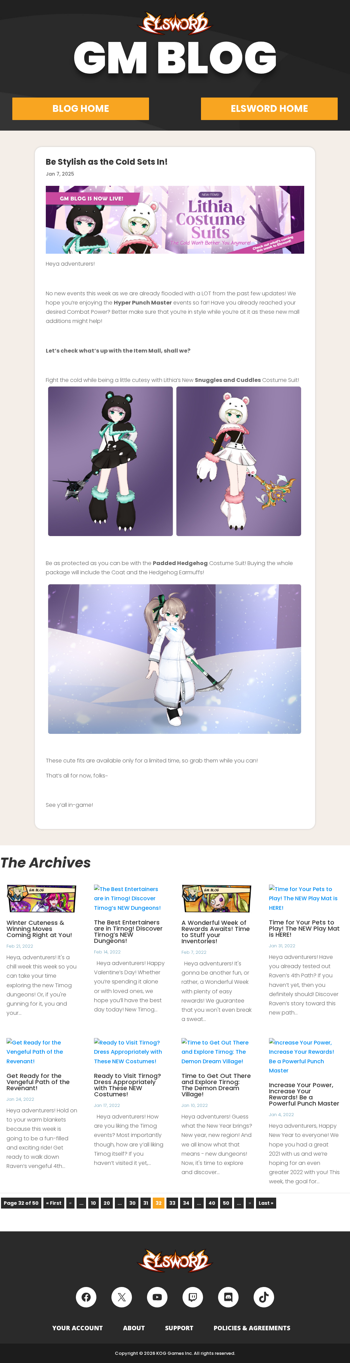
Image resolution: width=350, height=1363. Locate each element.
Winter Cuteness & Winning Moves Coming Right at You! (39, 928)
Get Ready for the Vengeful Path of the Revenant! (38, 1081)
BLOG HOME (80, 108)
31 (145, 1203)
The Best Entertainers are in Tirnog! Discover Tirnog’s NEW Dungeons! (128, 931)
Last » (266, 1203)
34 (186, 1203)
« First (54, 1203)
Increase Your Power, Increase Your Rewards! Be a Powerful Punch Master (304, 1094)
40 (211, 1203)
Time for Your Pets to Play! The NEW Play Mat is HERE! (304, 928)
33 (172, 1203)
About (134, 1328)
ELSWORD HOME (269, 108)
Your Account (77, 1328)
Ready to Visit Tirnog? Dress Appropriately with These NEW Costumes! (127, 1084)
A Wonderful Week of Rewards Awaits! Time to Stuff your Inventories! (215, 931)
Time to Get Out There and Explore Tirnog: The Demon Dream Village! (216, 1084)
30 (132, 1203)
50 (226, 1203)
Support (179, 1328)
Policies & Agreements (252, 1328)
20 (107, 1203)
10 (93, 1203)
